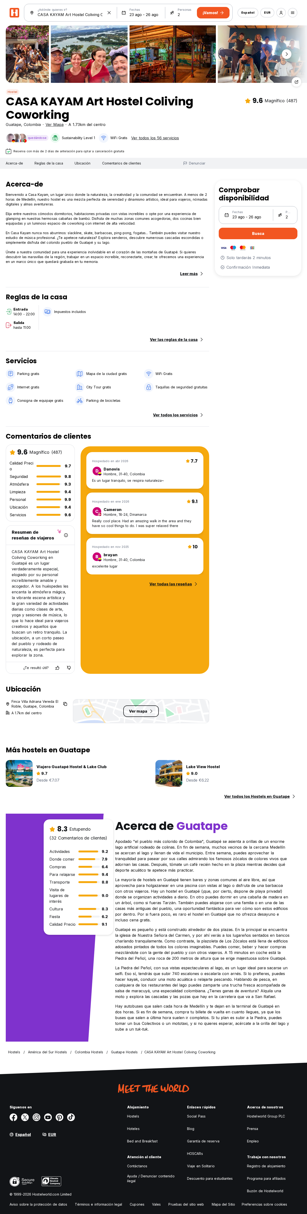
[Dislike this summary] (69, 668)
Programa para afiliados (266, 1178)
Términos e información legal (98, 1204)
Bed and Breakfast (142, 1141)
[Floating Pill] (286, 54)
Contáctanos (137, 1166)
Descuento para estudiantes (210, 1178)
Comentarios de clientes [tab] (121, 163)
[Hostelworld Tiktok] (71, 1117)
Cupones (137, 1204)
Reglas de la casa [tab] (49, 163)
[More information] (66, 535)
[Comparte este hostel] (296, 82)
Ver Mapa (55, 124)
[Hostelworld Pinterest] (59, 1117)
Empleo (253, 1141)
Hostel (12, 92)
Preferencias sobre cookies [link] (264, 1204)
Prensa (252, 1129)
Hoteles (133, 1129)
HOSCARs (195, 1154)
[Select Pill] (281, 12)
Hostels (133, 1116)
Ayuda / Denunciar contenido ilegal (151, 1178)
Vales (156, 1204)
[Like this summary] (57, 668)
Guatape (13, 124)
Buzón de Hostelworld (265, 1191)
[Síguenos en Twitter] (25, 1117)
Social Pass (196, 1116)
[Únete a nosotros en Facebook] (13, 1117)
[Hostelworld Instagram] (36, 1117)
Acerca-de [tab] (14, 163)
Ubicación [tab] (83, 163)
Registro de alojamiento (266, 1166)
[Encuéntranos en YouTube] (48, 1117)
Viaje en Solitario (201, 1166)
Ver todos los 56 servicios (155, 138)
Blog (190, 1129)
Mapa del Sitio (223, 1204)
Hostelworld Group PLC (266, 1116)
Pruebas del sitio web (186, 1204)
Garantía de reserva (203, 1141)
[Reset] (109, 12)
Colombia (32, 124)
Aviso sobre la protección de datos (38, 1204)
